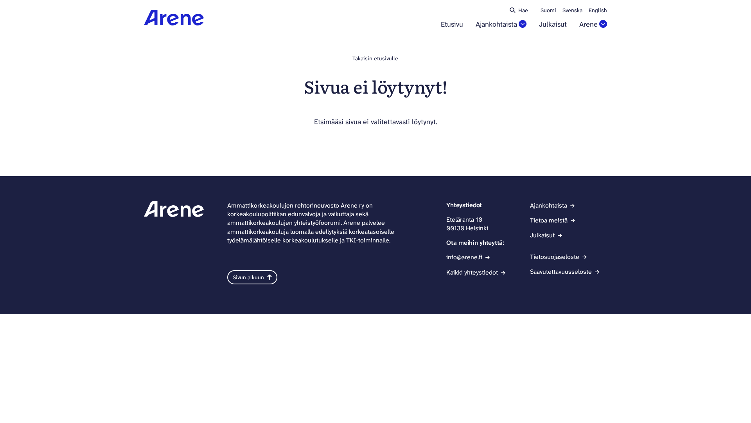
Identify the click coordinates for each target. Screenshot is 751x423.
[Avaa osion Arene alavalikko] (603, 24)
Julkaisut (553, 24)
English (598, 10)
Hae (523, 10)
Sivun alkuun (248, 277)
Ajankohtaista (496, 24)
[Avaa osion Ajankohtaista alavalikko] (522, 24)
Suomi (548, 10)
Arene (588, 24)
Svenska (572, 10)
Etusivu (452, 24)
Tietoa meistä (549, 220)
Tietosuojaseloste (554, 257)
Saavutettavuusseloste (561, 272)
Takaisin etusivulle (375, 58)
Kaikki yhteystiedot (472, 272)
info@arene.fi (464, 257)
